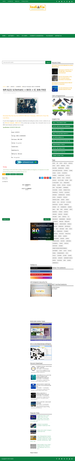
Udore (69, 255)
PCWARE (66, 231)
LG (68, 216)
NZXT (71, 228)
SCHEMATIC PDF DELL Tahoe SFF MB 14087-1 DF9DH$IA (43, 367)
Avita (58, 165)
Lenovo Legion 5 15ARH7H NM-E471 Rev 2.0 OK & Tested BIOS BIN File (43, 385)
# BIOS (7, 174)
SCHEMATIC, (13, 93)
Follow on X (34, 268)
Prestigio (67, 233)
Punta (59, 236)
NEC (57, 228)
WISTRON (59, 260)
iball (54, 209)
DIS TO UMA (61, 180)
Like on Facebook (35, 271)
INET (61, 209)
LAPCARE (55, 216)
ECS (61, 182)
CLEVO (58, 173)
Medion (61, 221)
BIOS (68, 165)
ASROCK (70, 163)
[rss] (64, 1)
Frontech (55, 192)
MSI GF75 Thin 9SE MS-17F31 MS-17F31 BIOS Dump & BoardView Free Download (65, 78)
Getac (54, 197)
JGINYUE (66, 211)
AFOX (61, 163)
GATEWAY (55, 194)
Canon (67, 168)
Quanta (65, 236)
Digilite (68, 177)
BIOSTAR (55, 168)
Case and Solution (57, 170)
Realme (62, 238)
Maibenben (62, 219)
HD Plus (63, 202)
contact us (10, 1)
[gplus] (72, 1)
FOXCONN (55, 190)
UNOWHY (60, 258)
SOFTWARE (11, 35)
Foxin (60, 190)
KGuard (66, 214)
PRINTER (55, 236)
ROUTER (62, 241)
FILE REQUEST (49, 35)
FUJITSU (61, 192)
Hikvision (55, 204)
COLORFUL (64, 173)
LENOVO (64, 216)
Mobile (69, 224)
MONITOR (55, 226)
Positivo (61, 233)
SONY (60, 250)
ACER (54, 163)
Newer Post (6, 219)
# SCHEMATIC (20, 174)
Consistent (61, 175)
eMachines (66, 182)
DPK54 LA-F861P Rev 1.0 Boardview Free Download (42, 394)
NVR (67, 228)
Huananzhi (63, 207)
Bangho (63, 165)
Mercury (67, 221)
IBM (58, 209)
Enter (58, 185)
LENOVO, (9, 93)
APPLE (65, 163)
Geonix (68, 194)
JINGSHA (55, 214)
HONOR (54, 207)
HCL (58, 202)
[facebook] (57, 1)
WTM (65, 260)
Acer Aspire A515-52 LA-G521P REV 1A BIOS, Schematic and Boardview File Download (43, 376)
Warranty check (68, 258)
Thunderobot (60, 253)
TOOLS (54, 255)
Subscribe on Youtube (37, 274)
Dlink (66, 180)
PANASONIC (59, 231)
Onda (54, 231)
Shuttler (55, 245)
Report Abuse (34, 452)
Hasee (54, 202)
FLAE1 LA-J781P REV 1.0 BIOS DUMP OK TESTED (43, 402)
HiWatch (67, 204)
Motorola (67, 226)
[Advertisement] (38, 23)
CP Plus (68, 175)
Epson (63, 185)
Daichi (58, 177)
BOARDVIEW (61, 168)
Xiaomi (69, 260)
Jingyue (60, 214)
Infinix (66, 209)
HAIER (67, 199)
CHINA (70, 170)
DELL (63, 177)
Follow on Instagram (37, 277)
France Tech (67, 190)
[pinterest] (62, 1)
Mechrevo (55, 221)
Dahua (54, 177)
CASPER (66, 170)
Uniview (55, 258)
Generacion (61, 194)
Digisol (54, 180)
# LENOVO (13, 174)
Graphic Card (56, 199)
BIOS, (5, 93)
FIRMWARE (65, 187)
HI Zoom (69, 202)
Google (65, 197)
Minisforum (63, 224)
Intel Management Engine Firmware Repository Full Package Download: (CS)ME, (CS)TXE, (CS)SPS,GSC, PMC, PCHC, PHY (41, 439)
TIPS (18, 35)
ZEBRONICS (55, 262)
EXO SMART (59, 187)
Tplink (64, 255)
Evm (54, 187)
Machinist (55, 219)
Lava (59, 216)
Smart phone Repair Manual (60, 248)
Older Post (47, 219)
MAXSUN (69, 219)
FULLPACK (67, 192)
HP (58, 207)
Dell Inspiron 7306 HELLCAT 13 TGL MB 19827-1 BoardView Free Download (66, 71)
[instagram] (67, 1)
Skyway (61, 245)
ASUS (54, 165)
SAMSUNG (68, 241)
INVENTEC (55, 211)
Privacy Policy (25, 1)
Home (4, 1)
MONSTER (61, 226)
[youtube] (69, 1)
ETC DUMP (24, 35)
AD (57, 163)
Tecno (69, 250)
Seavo (61, 243)
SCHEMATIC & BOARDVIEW (36, 35)
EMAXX (54, 185)
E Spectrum (55, 182)
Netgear (62, 228)
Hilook (61, 204)
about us (17, 1)
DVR (71, 180)
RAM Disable (56, 238)
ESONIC (69, 185)
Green (62, 199)
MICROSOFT (55, 224)
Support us (58, 35)
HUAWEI (69, 207)
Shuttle (66, 243)
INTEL (71, 209)
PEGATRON (55, 233)
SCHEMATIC (55, 243)
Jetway (60, 211)
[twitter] (59, 1)
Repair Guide (56, 241)
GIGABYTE (59, 197)
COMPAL (54, 175)
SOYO (65, 250)
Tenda (54, 253)
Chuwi (54, 173)
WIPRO (54, 260)
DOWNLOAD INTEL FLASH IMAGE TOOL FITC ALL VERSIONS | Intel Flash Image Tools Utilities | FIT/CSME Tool (39, 418)
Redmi (67, 238)
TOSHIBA (59, 255)
